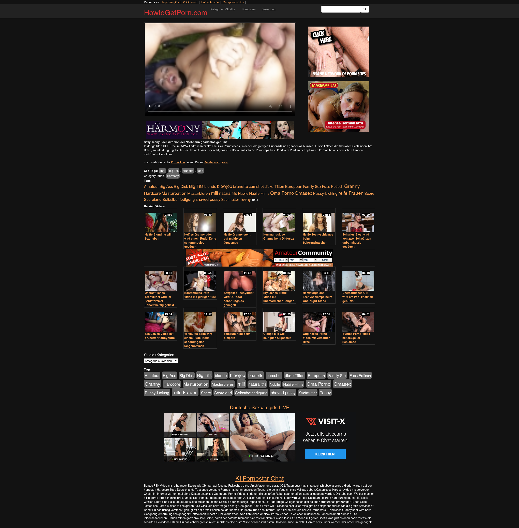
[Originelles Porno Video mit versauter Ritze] (319, 320)
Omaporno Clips (233, 2)
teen (200, 171)
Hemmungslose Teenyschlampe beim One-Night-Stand (317, 297)
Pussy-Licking (325, 193)
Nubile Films (259, 193)
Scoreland (153, 199)
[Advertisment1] (338, 52)
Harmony (173, 176)
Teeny (245, 199)
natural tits (228, 193)
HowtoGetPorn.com (175, 12)
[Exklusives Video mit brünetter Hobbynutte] (161, 320)
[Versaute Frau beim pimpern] (240, 320)
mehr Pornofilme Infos (158, 154)
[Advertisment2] (338, 106)
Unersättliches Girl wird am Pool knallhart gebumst (357, 297)
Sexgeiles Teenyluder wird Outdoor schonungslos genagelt (238, 299)
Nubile (243, 193)
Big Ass (166, 186)
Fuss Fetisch (332, 186)
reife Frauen (351, 193)
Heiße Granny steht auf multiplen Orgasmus (237, 238)
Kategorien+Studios (223, 9)
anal (162, 171)
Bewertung (269, 9)
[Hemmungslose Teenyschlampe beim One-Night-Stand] (319, 279)
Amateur (151, 186)
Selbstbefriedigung (178, 199)
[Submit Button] (365, 9)
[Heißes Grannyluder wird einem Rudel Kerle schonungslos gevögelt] (200, 220)
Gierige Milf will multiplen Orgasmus (277, 336)
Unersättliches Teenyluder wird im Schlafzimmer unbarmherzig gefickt (159, 299)
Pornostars (249, 9)
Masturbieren (198, 193)
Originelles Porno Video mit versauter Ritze (316, 338)
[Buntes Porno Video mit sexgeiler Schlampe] (358, 320)
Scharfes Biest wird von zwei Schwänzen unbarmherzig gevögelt (356, 240)
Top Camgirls (170, 2)
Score (369, 193)
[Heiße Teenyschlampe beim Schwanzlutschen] (319, 220)
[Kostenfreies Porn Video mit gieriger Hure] (200, 279)
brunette (188, 171)
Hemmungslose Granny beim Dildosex (278, 236)
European (293, 186)
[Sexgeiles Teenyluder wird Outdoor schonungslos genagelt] (240, 279)
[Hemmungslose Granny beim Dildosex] (279, 220)
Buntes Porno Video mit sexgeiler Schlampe (356, 338)
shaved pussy (208, 199)
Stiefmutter (230, 199)
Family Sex (312, 186)
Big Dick (181, 186)
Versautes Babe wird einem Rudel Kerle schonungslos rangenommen (198, 340)
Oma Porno (282, 193)
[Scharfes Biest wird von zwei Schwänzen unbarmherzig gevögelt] (358, 220)
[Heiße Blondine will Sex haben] (161, 220)
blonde (210, 186)
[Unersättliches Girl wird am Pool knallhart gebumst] (358, 279)
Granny (352, 186)
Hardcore (152, 193)
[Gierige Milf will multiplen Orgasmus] (279, 320)
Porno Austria (210, 2)
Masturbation (174, 193)
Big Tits (174, 171)
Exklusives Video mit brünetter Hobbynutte (160, 336)
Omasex (303, 192)
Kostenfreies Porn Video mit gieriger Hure (200, 295)
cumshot (256, 186)
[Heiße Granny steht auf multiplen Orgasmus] (240, 220)
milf (214, 192)
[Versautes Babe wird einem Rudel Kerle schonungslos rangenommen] (200, 320)
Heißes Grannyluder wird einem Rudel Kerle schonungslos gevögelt (200, 240)
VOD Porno (190, 2)
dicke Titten (274, 186)
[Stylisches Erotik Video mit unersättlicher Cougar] (279, 279)
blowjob (224, 186)
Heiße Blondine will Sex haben (158, 236)
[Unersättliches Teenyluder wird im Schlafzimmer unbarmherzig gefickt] (161, 279)
